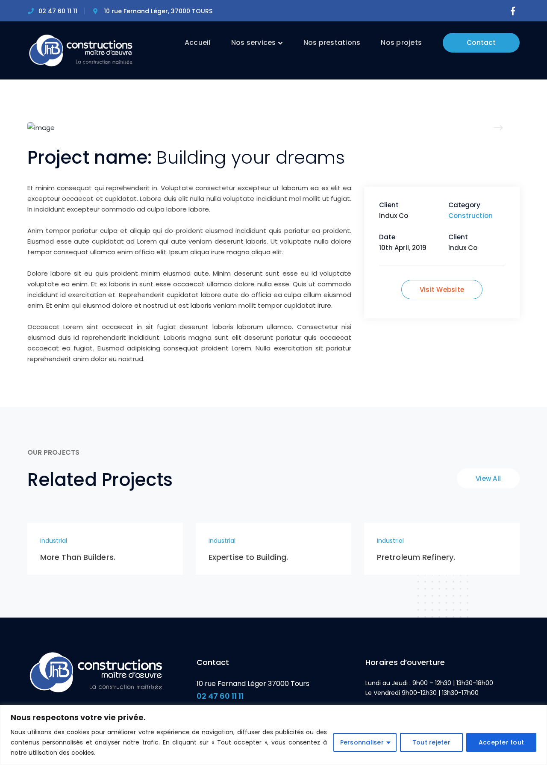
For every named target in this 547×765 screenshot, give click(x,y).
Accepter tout (501, 742)
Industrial (53, 540)
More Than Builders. (77, 557)
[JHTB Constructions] (80, 49)
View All (488, 478)
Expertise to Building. (248, 557)
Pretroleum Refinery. (416, 557)
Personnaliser (362, 742)
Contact (481, 42)
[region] (273, 735)
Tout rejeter (431, 742)
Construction (470, 215)
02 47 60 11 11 (220, 696)
